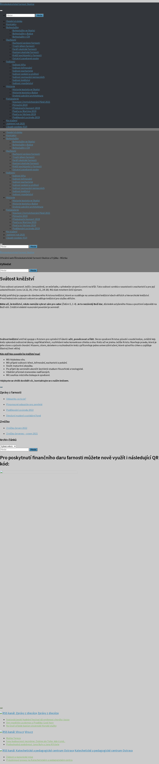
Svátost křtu (19, 64)
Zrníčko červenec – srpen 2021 (22, 433)
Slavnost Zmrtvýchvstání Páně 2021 (31, 101)
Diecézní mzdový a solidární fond (23, 415)
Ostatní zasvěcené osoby (25, 58)
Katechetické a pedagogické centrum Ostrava (104, 750)
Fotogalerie (12, 98)
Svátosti (10, 61)
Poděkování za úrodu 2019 (26, 117)
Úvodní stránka (14, 21)
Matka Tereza (13, 738)
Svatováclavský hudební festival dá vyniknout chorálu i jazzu (37, 719)
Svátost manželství (22, 83)
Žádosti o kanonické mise (19, 756)
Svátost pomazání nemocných (28, 77)
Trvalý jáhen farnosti (23, 45)
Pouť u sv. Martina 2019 (24, 111)
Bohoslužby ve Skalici (23, 30)
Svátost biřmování (22, 67)
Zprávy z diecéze (48, 713)
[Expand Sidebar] (1, 387)
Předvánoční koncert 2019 (26, 108)
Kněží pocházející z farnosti (27, 55)
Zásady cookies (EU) (16, 126)
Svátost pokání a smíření (25, 73)
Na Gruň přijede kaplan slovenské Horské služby (31, 725)
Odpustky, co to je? (16, 398)
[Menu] (1, 10)
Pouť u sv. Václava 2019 (24, 114)
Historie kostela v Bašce (25, 92)
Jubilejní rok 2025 (15, 123)
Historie (10, 86)
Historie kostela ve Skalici (26, 89)
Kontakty (11, 24)
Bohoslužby (12, 27)
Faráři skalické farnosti (24, 49)
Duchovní (11, 39)
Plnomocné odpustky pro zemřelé (24, 404)
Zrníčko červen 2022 (16, 427)
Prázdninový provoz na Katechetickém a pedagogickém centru (39, 760)
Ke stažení (11, 120)
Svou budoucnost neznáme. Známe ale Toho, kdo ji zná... (35, 741)
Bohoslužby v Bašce (22, 33)
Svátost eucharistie (22, 70)
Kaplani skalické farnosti (25, 52)
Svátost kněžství (21, 80)
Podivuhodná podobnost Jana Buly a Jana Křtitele (32, 744)
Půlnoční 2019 (19, 104)
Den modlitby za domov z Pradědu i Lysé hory (30, 722)
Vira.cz (29, 732)
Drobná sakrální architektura (27, 95)
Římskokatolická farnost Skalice (17, 4)
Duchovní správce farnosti (26, 42)
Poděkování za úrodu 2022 (20, 409)
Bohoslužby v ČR (21, 36)
